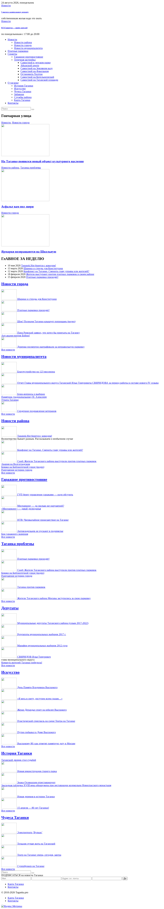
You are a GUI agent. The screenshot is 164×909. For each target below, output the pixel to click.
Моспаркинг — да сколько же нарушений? (40, 505)
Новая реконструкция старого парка (37, 771)
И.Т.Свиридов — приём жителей (14, 28)
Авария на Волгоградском (15, 464)
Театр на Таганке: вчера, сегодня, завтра (39, 855)
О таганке (13, 82)
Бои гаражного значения (14, 534)
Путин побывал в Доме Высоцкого (36, 732)
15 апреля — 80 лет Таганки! (33, 807)
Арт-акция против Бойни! (15, 335)
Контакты (13, 103)
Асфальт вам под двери (17, 206)
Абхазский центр (29, 65)
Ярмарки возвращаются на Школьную (28, 251)
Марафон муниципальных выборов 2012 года (42, 645)
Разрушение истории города (16, 470)
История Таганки (23, 85)
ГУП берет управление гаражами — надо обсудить (45, 494)
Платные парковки (18, 51)
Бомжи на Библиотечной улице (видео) (22, 467)
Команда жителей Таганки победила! (21, 662)
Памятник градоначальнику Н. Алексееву (24, 397)
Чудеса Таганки (22, 91)
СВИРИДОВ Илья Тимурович (34, 656)
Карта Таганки (22, 100)
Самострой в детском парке (35, 62)
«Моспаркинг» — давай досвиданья (21, 508)
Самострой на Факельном (34, 71)
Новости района (23, 42)
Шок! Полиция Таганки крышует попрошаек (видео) (46, 321)
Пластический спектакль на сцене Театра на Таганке (46, 721)
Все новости (8, 349)
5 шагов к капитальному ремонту (15, 12)
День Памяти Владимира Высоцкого (37, 687)
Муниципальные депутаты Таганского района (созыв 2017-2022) (52, 623)
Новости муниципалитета (28, 48)
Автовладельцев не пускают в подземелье (40, 531)
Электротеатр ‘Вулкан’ (29, 832)
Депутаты (10, 608)
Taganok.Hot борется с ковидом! (38, 265)
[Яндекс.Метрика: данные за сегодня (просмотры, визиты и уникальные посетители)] (11, 906)
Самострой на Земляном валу (36, 68)
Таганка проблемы (30, 167)
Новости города (23, 45)
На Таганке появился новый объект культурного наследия (42, 161)
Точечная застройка (25, 59)
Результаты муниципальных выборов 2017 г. (41, 634)
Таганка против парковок (31, 587)
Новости (6, 5)
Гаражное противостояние (28, 56)
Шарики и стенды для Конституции (43, 268)
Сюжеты (12, 54)
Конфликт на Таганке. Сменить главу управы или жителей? (56, 271)
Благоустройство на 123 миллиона (36, 371)
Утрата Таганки (10, 399)
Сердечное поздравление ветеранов (36, 411)
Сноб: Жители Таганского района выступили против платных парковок (56, 461)
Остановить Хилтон (31, 74)
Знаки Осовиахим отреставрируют (36, 782)
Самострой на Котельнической (37, 77)
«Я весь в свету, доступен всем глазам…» (39, 698)
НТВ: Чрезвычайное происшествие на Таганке (43, 520)
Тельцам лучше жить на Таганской (36, 843)
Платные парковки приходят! (42, 277)
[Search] (33, 109)
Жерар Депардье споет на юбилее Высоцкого (42, 709)
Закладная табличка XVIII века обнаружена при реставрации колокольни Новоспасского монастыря (56, 785)
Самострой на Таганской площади (39, 80)
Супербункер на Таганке (30, 866)
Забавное (19, 94)
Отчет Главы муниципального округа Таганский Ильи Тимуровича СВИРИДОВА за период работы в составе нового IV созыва (88, 382)
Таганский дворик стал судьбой (18, 760)
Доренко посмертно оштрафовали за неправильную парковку (51, 346)
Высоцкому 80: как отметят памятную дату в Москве (46, 743)
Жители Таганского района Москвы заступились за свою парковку (54, 598)
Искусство (20, 88)
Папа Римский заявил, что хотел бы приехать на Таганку (48, 332)
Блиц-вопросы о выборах (31, 394)
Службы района (23, 97)
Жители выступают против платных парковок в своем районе (60, 274)
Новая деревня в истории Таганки (36, 796)
